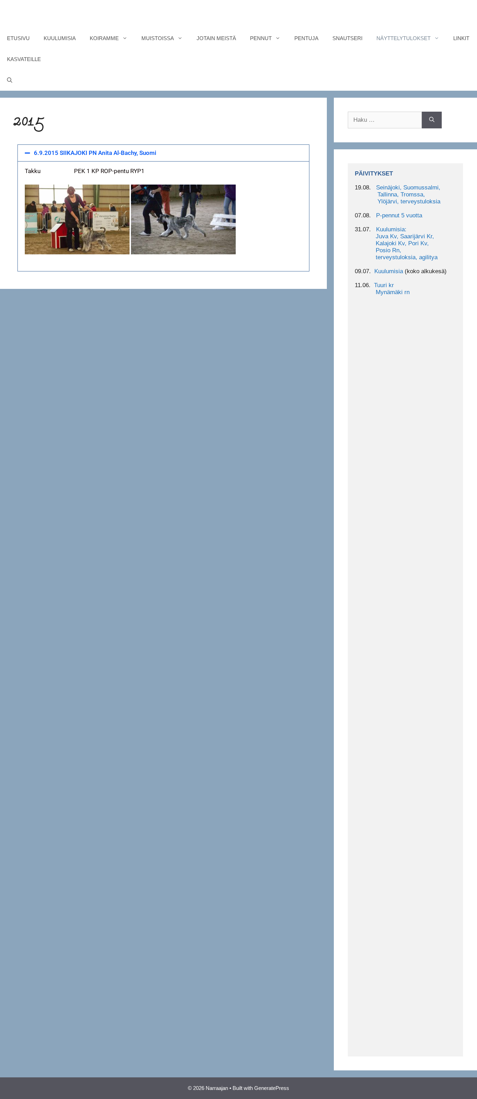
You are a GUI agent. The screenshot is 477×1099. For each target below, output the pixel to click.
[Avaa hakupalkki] (9, 80)
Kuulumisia (388, 271)
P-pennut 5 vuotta (399, 215)
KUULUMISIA (60, 38)
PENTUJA (306, 38)
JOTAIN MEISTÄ (216, 38)
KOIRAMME (104, 38)
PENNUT (261, 38)
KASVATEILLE (24, 59)
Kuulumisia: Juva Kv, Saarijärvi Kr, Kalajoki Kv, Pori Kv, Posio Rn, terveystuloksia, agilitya (396, 243)
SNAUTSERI (347, 38)
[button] (163, 153)
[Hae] (432, 120)
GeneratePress (271, 1088)
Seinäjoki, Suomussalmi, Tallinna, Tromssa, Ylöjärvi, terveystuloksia (397, 194)
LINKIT (461, 38)
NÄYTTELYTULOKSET (403, 38)
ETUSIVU (18, 38)
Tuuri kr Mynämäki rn (382, 289)
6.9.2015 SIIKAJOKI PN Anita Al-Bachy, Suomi (95, 152)
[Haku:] (385, 120)
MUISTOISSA (157, 38)
